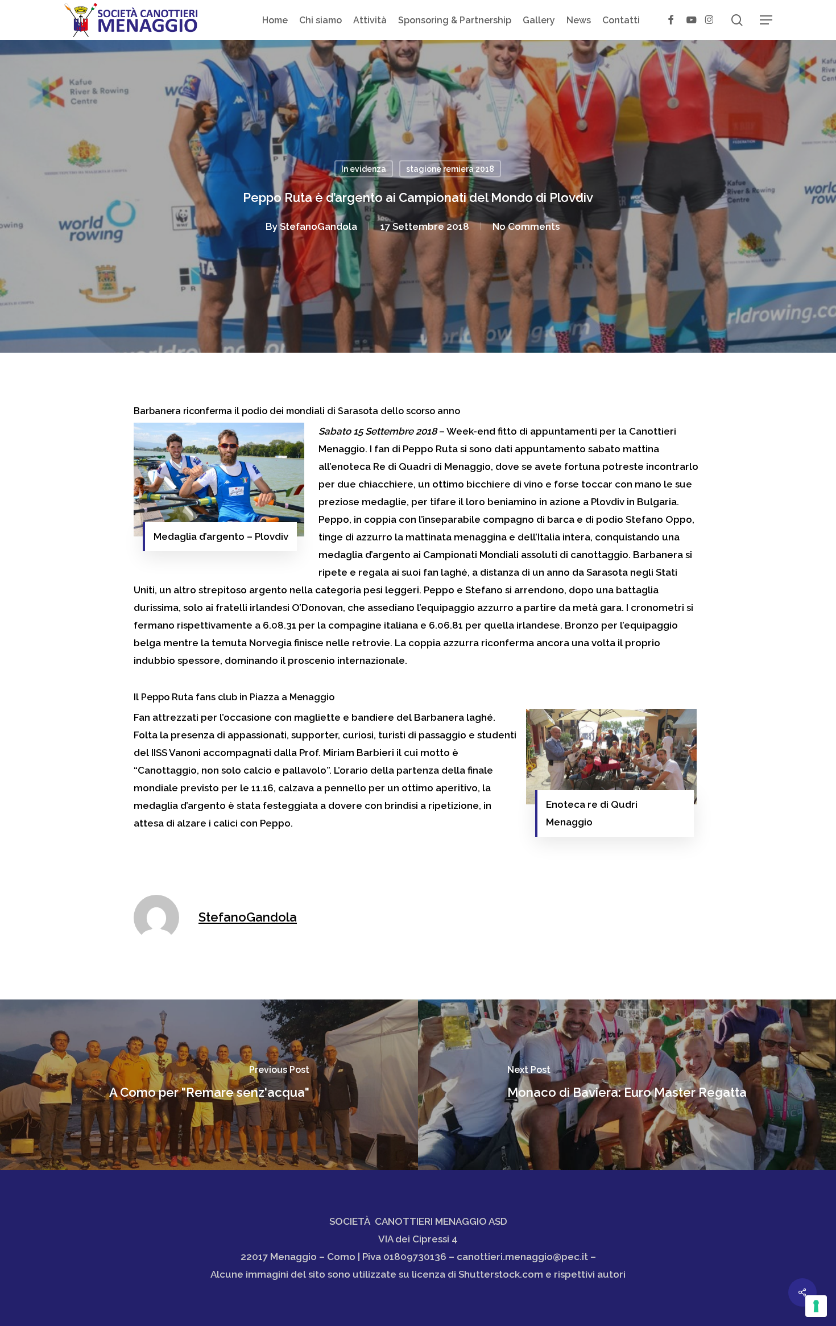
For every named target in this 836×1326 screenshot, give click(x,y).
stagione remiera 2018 (450, 169)
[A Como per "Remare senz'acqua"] (209, 1084)
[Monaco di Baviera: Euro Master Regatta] (627, 1084)
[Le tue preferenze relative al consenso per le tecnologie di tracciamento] (816, 1306)
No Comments (526, 226)
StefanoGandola (318, 226)
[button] (766, 20)
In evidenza (363, 169)
